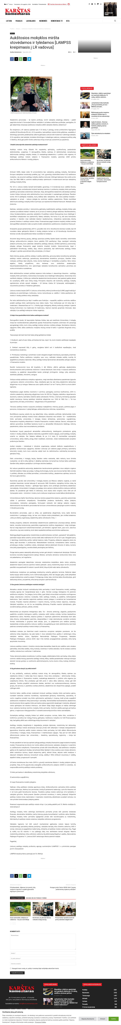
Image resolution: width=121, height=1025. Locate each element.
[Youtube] (92, 4)
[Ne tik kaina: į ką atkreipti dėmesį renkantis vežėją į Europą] (43, 909)
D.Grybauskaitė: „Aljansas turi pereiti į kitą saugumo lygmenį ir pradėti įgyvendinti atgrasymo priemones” (22, 889)
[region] (60, 1017)
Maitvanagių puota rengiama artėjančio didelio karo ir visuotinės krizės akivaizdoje (100, 114)
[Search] (115, 20)
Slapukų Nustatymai (87, 1019)
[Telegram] (29, 59)
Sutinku (113, 1019)
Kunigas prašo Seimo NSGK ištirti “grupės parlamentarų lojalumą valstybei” (63, 888)
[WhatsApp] (20, 59)
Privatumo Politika (40, 1022)
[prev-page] (11, 923)
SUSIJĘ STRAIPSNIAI (17, 898)
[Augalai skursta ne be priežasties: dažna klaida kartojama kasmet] (104, 172)
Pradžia (12, 29)
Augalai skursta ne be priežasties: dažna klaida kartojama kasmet (104, 179)
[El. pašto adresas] (25, 59)
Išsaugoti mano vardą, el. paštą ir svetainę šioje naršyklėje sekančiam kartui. (35, 968)
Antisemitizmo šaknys (109, 13)
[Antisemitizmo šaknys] (110, 9)
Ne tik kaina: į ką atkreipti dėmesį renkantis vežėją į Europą (104, 162)
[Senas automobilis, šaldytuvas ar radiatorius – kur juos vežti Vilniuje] (20, 909)
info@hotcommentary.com (28, 1003)
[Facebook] (89, 4)
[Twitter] (95, 4)
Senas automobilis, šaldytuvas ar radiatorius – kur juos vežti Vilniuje (87, 162)
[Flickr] (101, 4)
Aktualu (18, 29)
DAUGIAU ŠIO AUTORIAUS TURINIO (36, 898)
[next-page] (14, 923)
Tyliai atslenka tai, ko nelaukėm (100, 133)
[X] (16, 59)
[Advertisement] (67, 11)
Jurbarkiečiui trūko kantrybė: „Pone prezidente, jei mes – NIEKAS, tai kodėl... (100, 104)
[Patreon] (98, 4)
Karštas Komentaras (15, 52)
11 (75, 52)
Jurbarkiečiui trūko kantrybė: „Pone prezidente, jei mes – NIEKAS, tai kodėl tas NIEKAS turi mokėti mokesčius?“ (66, 1002)
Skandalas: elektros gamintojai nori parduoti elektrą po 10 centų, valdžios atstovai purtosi (65, 991)
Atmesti (102, 1019)
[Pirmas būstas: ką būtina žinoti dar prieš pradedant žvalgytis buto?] (65, 909)
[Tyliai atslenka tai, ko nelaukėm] (85, 136)
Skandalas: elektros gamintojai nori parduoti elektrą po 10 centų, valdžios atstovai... (101, 95)
